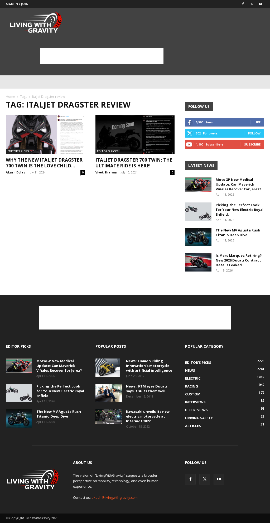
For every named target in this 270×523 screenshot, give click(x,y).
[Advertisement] (101, 56)
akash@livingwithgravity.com (114, 497)
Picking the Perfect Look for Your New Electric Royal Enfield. (239, 209)
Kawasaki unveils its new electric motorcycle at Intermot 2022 (148, 416)
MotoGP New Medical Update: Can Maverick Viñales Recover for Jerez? (238, 184)
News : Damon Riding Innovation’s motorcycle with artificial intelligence (149, 366)
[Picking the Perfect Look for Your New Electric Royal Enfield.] (198, 211)
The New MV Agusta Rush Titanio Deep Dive (238, 232)
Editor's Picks (18, 151)
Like (257, 122)
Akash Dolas (15, 172)
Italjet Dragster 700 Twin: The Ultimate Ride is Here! (133, 163)
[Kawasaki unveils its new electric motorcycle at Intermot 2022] (108, 416)
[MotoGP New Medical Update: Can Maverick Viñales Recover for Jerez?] (198, 184)
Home (10, 96)
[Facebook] (243, 4)
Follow (254, 133)
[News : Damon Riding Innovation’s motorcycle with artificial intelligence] (107, 368)
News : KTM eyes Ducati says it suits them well (146, 388)
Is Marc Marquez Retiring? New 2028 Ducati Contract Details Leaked (239, 260)
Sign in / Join (17, 4)
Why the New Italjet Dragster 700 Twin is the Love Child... (44, 163)
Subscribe (252, 144)
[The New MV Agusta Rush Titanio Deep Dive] (198, 237)
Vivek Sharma (106, 172)
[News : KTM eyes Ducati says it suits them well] (108, 393)
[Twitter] (251, 4)
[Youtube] (260, 4)
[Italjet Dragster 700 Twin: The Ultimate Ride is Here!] (135, 134)
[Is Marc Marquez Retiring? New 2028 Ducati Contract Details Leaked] (198, 262)
